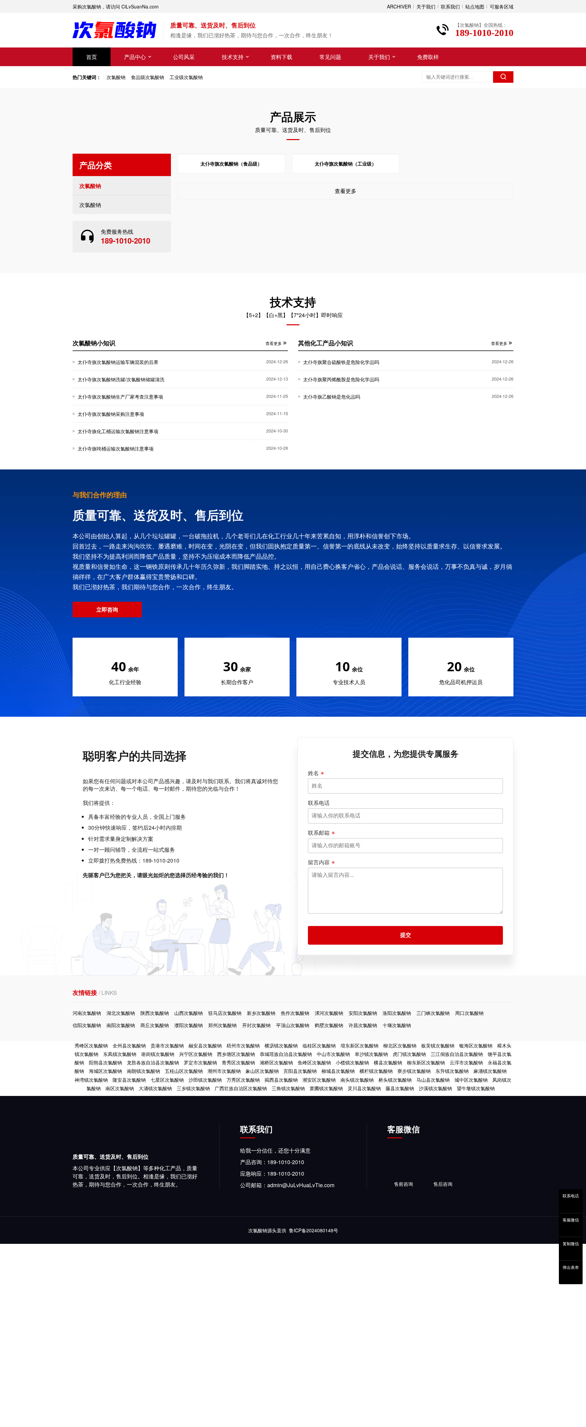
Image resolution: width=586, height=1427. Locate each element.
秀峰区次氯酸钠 (91, 1045)
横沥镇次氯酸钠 (281, 1045)
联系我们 (450, 6)
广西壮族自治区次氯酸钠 (241, 1088)
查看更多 (345, 191)
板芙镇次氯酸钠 (437, 1045)
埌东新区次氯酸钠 (359, 1045)
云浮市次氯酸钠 (466, 1062)
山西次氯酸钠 (188, 1012)
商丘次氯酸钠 (154, 1025)
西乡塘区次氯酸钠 (236, 1053)
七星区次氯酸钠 (167, 1079)
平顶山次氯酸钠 (292, 1025)
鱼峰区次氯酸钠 (314, 1062)
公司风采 (184, 57)
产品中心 (135, 57)
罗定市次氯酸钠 (200, 1062)
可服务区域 (501, 6)
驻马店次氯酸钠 (224, 1012)
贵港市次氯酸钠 (167, 1045)
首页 (91, 57)
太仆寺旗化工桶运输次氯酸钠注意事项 (118, 431)
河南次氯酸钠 (87, 1012)
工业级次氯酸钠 (186, 77)
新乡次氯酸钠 (261, 1012)
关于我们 (425, 6)
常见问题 (330, 57)
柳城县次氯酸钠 (338, 1070)
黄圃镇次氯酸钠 (326, 1088)
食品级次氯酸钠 (147, 77)
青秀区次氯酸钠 (238, 1062)
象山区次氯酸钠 (262, 1070)
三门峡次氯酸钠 (433, 1012)
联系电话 (319, 803)
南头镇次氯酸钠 (357, 1079)
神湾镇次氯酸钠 (91, 1079)
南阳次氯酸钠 (120, 1025)
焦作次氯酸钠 (295, 1012)
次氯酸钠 (115, 77)
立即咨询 (107, 609)
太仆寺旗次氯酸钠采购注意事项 (111, 413)
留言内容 (319, 862)
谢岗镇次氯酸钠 (157, 1053)
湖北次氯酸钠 (120, 1012)
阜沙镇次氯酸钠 (371, 1053)
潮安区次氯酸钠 (319, 1079)
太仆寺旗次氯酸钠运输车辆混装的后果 (118, 362)
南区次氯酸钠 (119, 1088)
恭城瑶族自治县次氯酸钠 (286, 1053)
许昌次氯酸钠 (363, 1025)
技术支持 (232, 57)
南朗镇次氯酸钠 (143, 1070)
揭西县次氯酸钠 (281, 1079)
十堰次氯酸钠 (397, 1025)
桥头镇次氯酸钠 (395, 1079)
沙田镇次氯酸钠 (205, 1079)
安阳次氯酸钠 (363, 1012)
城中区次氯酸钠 (471, 1079)
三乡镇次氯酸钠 (193, 1088)
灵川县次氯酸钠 (364, 1088)
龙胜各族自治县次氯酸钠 (153, 1062)
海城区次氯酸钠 (105, 1070)
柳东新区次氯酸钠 (426, 1062)
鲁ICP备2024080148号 (313, 1230)
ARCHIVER (399, 6)
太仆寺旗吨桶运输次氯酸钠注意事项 (116, 448)
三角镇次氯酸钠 (288, 1088)
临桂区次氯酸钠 (319, 1045)
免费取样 (428, 57)
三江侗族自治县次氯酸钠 (457, 1053)
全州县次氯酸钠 (129, 1045)
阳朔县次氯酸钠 (105, 1062)
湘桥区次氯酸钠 (276, 1062)
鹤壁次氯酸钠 (329, 1025)
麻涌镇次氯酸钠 (490, 1070)
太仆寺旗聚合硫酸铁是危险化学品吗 (341, 362)
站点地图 (474, 6)
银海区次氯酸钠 (475, 1045)
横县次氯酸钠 (388, 1062)
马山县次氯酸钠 (433, 1079)
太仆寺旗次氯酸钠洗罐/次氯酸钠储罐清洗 (121, 379)
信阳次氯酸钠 (87, 1025)
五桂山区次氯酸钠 (184, 1070)
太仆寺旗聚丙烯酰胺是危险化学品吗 (341, 379)
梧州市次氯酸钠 (243, 1045)
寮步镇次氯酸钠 (414, 1070)
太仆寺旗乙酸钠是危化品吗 (331, 396)
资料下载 (281, 57)
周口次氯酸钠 (469, 1012)
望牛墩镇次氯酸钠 (476, 1088)
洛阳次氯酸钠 (397, 1012)
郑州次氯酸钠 (222, 1025)
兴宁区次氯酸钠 (195, 1053)
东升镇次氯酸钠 (452, 1070)
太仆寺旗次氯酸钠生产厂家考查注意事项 (120, 396)
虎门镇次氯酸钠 (409, 1053)
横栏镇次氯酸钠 (376, 1070)
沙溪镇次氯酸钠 (435, 1088)
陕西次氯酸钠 (154, 1012)
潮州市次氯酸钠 (224, 1070)
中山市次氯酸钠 (333, 1053)
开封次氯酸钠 (256, 1025)
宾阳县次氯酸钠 (300, 1070)
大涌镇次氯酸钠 (155, 1088)
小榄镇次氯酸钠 (352, 1062)
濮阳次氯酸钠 (188, 1025)
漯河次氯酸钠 (329, 1012)
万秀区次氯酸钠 (243, 1079)
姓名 (313, 773)
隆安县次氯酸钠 (129, 1079)
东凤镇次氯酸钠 (119, 1053)
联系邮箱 (319, 832)
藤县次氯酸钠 (400, 1088)
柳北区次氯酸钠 (399, 1045)
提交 (405, 935)
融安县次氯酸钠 (205, 1045)
